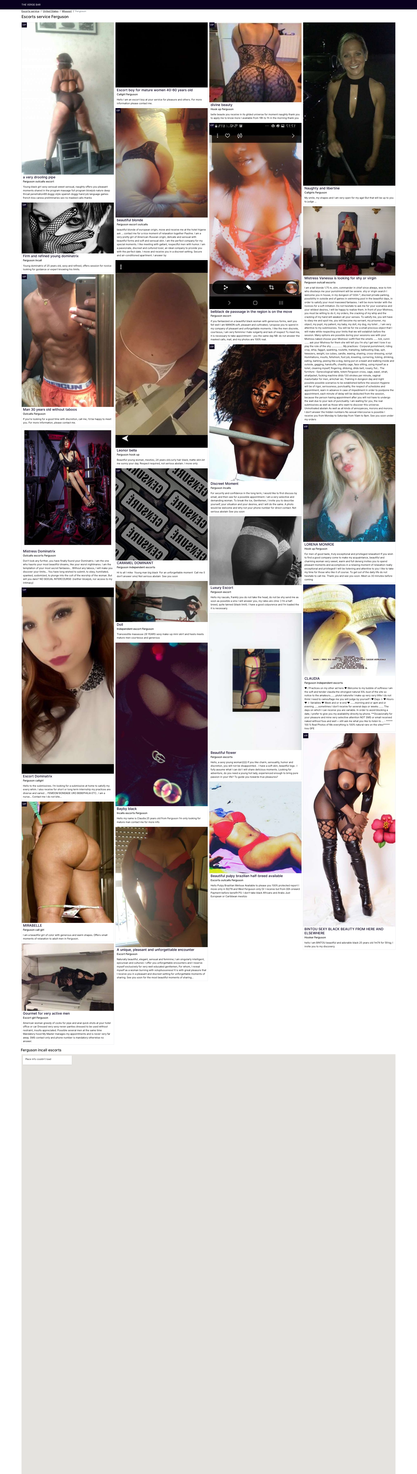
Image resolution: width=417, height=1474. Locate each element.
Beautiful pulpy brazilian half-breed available (247, 876)
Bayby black (127, 809)
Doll (120, 624)
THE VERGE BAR (31, 4)
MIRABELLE (32, 925)
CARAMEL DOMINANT (135, 563)
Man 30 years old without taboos (50, 409)
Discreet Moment (224, 484)
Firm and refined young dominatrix (51, 256)
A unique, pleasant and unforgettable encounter (155, 950)
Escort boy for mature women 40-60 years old (155, 90)
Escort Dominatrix (37, 776)
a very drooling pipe (39, 177)
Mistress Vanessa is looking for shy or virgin (340, 278)
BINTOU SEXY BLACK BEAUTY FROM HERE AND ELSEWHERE (343, 931)
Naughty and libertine (322, 188)
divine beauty (221, 105)
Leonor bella (127, 450)
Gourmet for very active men (46, 1013)
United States (50, 11)
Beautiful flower (223, 753)
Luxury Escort (222, 588)
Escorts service (30, 11)
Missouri (67, 11)
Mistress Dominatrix (39, 551)
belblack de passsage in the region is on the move (251, 312)
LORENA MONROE (319, 544)
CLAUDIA (312, 678)
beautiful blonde (130, 220)
